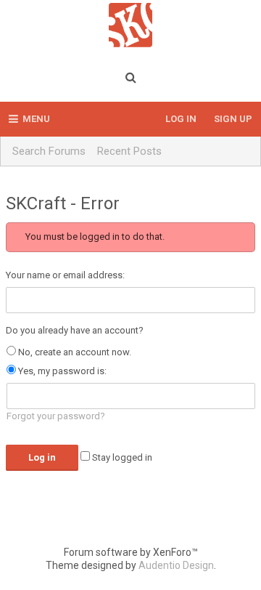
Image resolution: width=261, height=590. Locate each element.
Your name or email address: (65, 275)
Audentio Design (176, 565)
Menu (36, 118)
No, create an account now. (73, 352)
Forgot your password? (56, 416)
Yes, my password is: (61, 370)
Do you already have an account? (75, 330)
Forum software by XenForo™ (131, 552)
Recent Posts (129, 151)
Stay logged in (121, 457)
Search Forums (49, 151)
